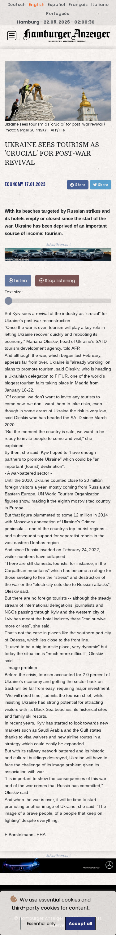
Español (57, 4)
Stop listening (59, 280)
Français (78, 4)
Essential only (41, 923)
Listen (20, 280)
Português (57, 13)
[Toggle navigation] (11, 35)
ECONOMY (14, 183)
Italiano (100, 4)
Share (79, 184)
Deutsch (16, 4)
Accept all (80, 923)
